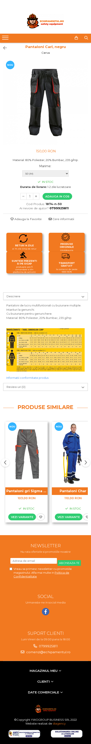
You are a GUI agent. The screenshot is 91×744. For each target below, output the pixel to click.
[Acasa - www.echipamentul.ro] (45, 21)
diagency (59, 723)
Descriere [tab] (13, 296)
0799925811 (48, 646)
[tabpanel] (45, 102)
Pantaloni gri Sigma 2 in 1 (27, 491)
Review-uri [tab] (16, 387)
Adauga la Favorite (28, 219)
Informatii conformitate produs (27, 377)
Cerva (45, 52)
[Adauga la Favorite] (41, 517)
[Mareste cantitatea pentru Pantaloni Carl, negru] (36, 196)
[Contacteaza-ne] (65, 38)
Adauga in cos (57, 196)
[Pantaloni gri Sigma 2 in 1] (26, 453)
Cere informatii (63, 219)
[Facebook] (45, 611)
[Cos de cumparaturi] (76, 38)
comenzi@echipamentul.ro (47, 652)
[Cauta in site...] (86, 38)
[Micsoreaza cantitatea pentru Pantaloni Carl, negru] (23, 196)
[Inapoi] (3, 48)
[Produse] (6, 39)
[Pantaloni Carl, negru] (45, 102)
